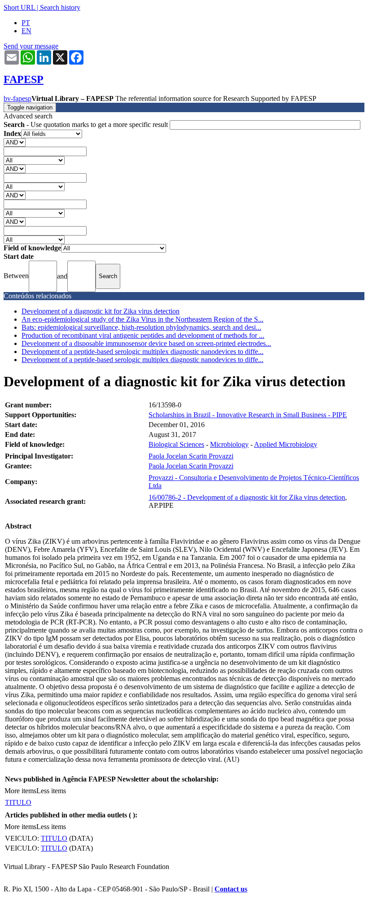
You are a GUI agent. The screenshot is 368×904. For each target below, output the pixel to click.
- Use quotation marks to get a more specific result (87, 124)
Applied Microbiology (285, 444)
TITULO (18, 802)
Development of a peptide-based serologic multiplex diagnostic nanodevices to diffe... (142, 351)
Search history (60, 7)
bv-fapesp (17, 98)
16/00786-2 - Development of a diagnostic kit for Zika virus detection (247, 497)
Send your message (31, 46)
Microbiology (229, 444)
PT (26, 22)
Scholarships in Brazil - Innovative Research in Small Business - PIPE (248, 415)
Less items (51, 791)
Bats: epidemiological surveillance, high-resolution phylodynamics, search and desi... (141, 327)
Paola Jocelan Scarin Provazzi (191, 456)
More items (20, 791)
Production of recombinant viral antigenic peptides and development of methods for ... (143, 335)
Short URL (19, 7)
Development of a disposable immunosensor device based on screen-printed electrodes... (146, 343)
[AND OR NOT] (15, 142)
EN (26, 31)
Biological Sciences (176, 444)
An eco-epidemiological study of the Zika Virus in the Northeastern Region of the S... (142, 319)
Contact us (231, 889)
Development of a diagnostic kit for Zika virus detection (101, 311)
